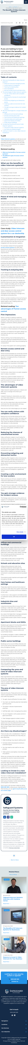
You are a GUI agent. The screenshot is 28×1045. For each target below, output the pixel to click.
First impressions (9, 88)
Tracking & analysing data (11, 87)
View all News (13, 874)
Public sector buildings (10, 122)
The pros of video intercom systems (14, 127)
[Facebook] (8, 817)
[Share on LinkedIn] (20, 23)
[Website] (11, 817)
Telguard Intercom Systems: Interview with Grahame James (13, 899)
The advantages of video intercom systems (14, 92)
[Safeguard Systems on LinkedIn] (14, 1015)
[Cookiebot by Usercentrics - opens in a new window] (20, 507)
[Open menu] (26, 2)
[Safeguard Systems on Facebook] (12, 1015)
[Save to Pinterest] (16, 23)
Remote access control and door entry (14, 90)
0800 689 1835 (5, 787)
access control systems (7, 247)
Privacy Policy (7, 1041)
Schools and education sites (11, 115)
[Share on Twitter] (23, 23)
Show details (20, 532)
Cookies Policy (16, 1041)
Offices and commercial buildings (13, 114)
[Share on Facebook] (26, 23)
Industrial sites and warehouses (13, 119)
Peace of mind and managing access (14, 83)
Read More (7, 903)
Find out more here (14, 848)
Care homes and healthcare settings (14, 117)
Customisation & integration (12, 85)
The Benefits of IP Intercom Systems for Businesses (12, 929)
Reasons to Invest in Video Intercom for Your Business (12, 958)
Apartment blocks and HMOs (12, 120)
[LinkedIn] (4, 817)
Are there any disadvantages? (12, 129)
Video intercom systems (8, 139)
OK (14, 536)
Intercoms (6, 879)
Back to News (15, 860)
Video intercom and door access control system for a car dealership (12, 230)
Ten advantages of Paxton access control (13, 308)
